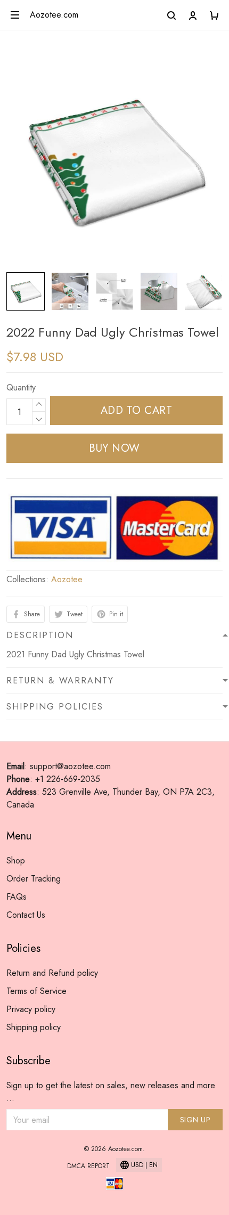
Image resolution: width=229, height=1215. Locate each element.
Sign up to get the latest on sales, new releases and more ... (110, 1091)
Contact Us (25, 915)
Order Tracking (33, 878)
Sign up (195, 1119)
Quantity (21, 387)
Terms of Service (36, 991)
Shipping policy (33, 1027)
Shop (15, 860)
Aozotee (67, 579)
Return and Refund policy (52, 973)
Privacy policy (30, 1009)
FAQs (16, 897)
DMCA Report (88, 1166)
